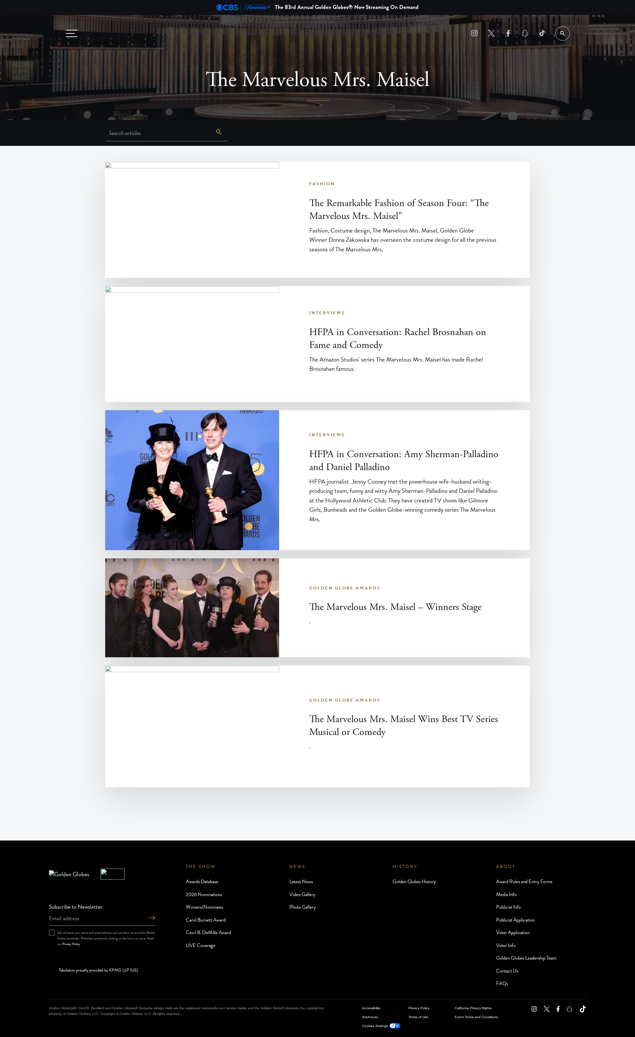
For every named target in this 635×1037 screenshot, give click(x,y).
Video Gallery (302, 894)
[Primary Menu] (71, 33)
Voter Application (512, 932)
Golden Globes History (414, 881)
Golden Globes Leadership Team (526, 958)
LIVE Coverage (200, 945)
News (297, 866)
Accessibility (371, 1008)
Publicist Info (508, 907)
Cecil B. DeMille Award (208, 932)
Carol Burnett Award (206, 920)
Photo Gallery (302, 907)
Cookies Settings (375, 1026)
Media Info (506, 894)
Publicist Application (515, 920)
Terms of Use (418, 1017)
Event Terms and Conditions (476, 1017)
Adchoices (370, 1017)
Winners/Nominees (204, 907)
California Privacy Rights (473, 1008)
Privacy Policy (71, 943)
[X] (491, 33)
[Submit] (151, 918)
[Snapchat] (525, 33)
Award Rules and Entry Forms (524, 881)
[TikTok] (541, 33)
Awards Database (202, 881)
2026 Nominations (204, 894)
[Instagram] (474, 33)
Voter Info (506, 945)
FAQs (502, 983)
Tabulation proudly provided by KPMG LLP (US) (98, 970)
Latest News (301, 881)
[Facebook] (508, 33)
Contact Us (507, 970)
